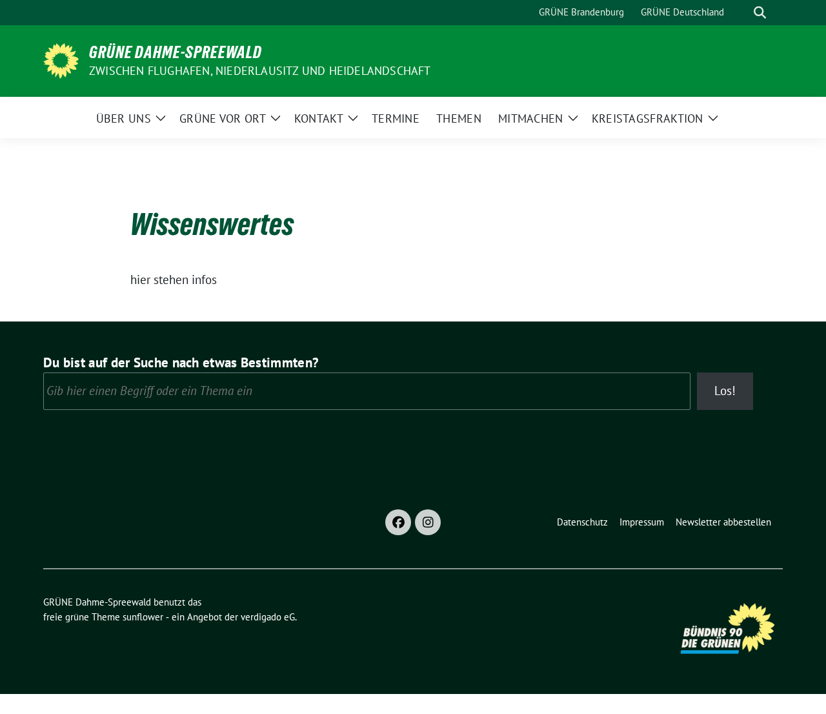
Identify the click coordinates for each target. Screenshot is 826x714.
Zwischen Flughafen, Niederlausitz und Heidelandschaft (260, 70)
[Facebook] (398, 522)
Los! (725, 390)
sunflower (143, 617)
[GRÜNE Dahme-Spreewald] (61, 59)
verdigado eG (268, 617)
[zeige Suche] (759, 12)
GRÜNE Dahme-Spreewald (175, 52)
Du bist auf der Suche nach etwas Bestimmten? (181, 362)
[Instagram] (428, 522)
